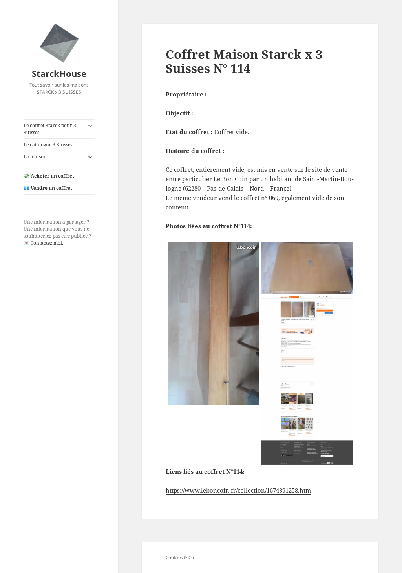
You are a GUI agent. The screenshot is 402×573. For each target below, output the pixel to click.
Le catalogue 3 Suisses (48, 144)
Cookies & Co (180, 557)
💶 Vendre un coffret (48, 188)
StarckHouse (59, 73)
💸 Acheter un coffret (49, 176)
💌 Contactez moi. (43, 243)
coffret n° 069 (259, 198)
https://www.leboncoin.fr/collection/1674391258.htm (238, 490)
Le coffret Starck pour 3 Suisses (50, 129)
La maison (35, 156)
